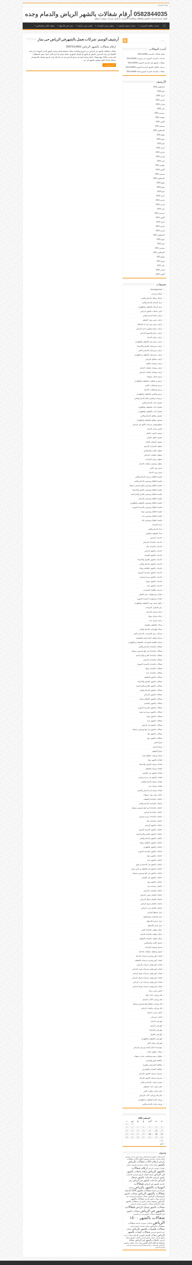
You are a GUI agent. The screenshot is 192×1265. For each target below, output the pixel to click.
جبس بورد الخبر (156, 468)
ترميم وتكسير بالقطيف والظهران (149, 394)
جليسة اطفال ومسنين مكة (152, 520)
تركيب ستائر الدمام (154, 337)
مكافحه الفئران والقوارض (152, 1069)
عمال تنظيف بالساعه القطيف (150, 938)
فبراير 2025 (160, 156)
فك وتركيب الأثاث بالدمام (152, 999)
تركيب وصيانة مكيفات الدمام (151, 368)
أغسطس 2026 (159, 87)
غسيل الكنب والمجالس (153, 943)
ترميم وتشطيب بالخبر (153, 385)
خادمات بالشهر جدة (154, 586)
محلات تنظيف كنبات (154, 1052)
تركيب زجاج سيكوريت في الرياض (149, 329)
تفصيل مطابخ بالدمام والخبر (151, 416)
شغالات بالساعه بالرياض (152, 660)
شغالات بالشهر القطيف (153, 677)
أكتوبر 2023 (160, 217)
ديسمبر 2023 (159, 213)
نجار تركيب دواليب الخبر (153, 1091)
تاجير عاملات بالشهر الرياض (151, 311)
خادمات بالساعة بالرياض (152, 542)
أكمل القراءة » (109, 65)
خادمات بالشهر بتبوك (154, 581)
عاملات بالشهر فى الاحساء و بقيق (149, 864)
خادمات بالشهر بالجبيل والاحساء (149, 559)
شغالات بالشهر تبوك (154, 716)
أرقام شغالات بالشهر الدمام (156, 1157)
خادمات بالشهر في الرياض (145, 1180)
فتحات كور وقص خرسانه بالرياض (149, 965)
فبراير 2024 (160, 204)
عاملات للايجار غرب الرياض (151, 908)
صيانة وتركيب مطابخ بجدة (152, 755)
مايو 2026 (161, 91)
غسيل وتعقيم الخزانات (153, 947)
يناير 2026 (161, 109)
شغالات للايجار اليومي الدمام (145, 1235)
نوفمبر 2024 (160, 165)
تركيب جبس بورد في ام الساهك (149, 324)
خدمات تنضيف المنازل (126, 26)
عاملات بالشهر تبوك (154, 856)
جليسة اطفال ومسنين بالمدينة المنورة (147, 507)
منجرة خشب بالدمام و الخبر (151, 1082)
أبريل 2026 (160, 95)
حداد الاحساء (157, 525)
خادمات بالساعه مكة (154, 546)
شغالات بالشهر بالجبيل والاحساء (150, 681)
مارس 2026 (160, 100)
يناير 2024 (161, 209)
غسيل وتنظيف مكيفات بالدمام (150, 952)
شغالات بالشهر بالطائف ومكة (151, 699)
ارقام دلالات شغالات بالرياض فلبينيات (144, 1165)
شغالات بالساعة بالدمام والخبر (150, 647)
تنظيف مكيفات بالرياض (153, 455)
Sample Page (163, 5)
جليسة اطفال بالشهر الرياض (143, 1175)
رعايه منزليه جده (155, 620)
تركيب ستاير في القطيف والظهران (148, 342)
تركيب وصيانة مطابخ (154, 363)
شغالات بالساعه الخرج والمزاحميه (149, 655)
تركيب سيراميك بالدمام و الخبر (150, 350)
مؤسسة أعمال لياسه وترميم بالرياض (148, 1047)
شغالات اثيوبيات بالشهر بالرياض (149, 1185)
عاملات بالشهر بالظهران (152, 847)
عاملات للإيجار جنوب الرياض (151, 895)
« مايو (162, 1144)
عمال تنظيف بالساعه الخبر (151, 930)
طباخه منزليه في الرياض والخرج (149, 790)
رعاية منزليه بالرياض (154, 612)
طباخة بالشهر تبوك (154, 760)
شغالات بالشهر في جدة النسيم (144, 1214)
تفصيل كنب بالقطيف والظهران (150, 411)
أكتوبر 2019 (160, 274)
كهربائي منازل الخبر (154, 1043)
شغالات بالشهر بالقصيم (153, 703)
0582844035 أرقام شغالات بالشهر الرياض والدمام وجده (96, 14)
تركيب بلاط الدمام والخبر (152, 315)
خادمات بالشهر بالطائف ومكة (150, 568)
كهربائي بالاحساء (155, 1030)
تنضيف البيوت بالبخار (154, 433)
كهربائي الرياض (156, 1026)
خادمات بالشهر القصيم (153, 555)
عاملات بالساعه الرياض (153, 812)
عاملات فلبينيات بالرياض (153, 891)
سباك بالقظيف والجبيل (153, 625)
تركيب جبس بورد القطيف (152, 320)
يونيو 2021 (161, 261)
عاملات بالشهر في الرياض (147, 1240)
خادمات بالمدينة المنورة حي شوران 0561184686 (146, 58)
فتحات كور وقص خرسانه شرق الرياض (147, 973)
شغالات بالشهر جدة (154, 721)
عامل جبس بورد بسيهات (152, 795)
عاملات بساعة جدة (154, 886)
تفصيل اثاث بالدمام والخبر (152, 403)
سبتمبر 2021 (160, 248)
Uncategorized (156, 289)
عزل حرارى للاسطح (154, 921)
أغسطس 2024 (159, 178)
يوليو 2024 (161, 183)
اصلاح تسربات (156, 294)
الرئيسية (164, 25)
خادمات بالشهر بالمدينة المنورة (150, 573)
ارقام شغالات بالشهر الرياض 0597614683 (91, 46)
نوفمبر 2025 (160, 117)
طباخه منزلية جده (155, 786)
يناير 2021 (161, 265)
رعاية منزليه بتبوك (155, 616)
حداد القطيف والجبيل (154, 533)
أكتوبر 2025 (160, 122)
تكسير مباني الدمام (154, 429)
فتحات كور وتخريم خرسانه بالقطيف (148, 960)
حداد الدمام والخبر (155, 529)
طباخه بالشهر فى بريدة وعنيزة (150, 777)
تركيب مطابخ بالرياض (153, 359)
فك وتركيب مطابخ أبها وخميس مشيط (147, 1004)
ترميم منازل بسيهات (154, 376)
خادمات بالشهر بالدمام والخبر (150, 564)
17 (162, 1134)
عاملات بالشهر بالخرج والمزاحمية (149, 834)
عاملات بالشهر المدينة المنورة (150, 830)
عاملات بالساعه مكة (154, 821)
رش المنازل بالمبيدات (153, 607)
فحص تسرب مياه (155, 991)
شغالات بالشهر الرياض (151, 1193)
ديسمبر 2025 (159, 113)
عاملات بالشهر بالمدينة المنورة (150, 851)
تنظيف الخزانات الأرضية (153, 446)
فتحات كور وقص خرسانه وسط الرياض (147, 986)
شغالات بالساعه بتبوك (153, 668)
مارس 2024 (160, 200)
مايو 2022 (161, 244)
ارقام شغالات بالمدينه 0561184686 (151, 54)
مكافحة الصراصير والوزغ (152, 1065)
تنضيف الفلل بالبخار (154, 437)
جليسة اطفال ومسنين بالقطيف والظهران (146, 503)
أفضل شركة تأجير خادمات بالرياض (136, 1157)
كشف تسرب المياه (85, 26)
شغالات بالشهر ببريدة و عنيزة (150, 712)
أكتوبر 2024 (160, 169)
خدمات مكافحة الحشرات (149, 26)
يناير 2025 (161, 161)
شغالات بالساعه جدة (154, 673)
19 (150, 1134)
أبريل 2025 (160, 148)
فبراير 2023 (160, 230)
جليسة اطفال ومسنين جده (152, 516)
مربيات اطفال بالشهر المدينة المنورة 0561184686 (145, 67)
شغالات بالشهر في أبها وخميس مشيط (147, 729)
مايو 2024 (161, 191)
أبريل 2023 (160, 222)
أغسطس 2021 (159, 252)
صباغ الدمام (157, 747)
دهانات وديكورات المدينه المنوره (149, 599)
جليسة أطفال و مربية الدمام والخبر (148, 477)
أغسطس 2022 (159, 235)
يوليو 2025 (161, 135)
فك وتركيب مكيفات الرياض (151, 1008)
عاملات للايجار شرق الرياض (151, 904)
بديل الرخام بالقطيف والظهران (150, 307)
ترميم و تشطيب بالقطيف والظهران (148, 381)
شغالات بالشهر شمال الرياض (150, 1207)
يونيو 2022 (161, 239)
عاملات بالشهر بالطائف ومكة (151, 843)
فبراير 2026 (160, 104)
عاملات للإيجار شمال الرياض (151, 899)
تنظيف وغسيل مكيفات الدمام (150, 464)
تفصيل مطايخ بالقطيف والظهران (149, 420)
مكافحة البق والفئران (154, 1060)
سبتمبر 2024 (160, 174)
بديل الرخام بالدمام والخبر (152, 302)
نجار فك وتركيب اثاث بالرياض (150, 1095)
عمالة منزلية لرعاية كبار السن (147, 1241)
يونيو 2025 (161, 139)
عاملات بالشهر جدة (154, 860)
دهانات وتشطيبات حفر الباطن (150, 594)
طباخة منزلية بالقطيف (153, 769)
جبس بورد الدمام (155, 472)
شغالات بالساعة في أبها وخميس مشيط (147, 651)
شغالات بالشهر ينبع (154, 738)
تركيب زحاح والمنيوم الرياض (151, 333)
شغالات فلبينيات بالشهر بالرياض (148, 1228)
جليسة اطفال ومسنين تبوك (151, 512)
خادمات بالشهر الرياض (153, 551)
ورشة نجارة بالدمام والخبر (152, 1104)
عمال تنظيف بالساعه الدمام (151, 934)
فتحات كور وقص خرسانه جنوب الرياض (147, 969)
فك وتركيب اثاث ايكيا (154, 995)
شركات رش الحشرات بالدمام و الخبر (147, 633)
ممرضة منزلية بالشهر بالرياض (150, 1073)
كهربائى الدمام (156, 1021)
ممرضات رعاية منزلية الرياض (148, 1245)
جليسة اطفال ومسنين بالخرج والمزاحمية (146, 494)
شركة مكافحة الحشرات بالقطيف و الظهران (145, 642)
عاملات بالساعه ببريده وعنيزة (150, 816)
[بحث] (125, 40)
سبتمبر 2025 (160, 126)
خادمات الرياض (156, 538)
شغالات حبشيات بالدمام (143, 1223)
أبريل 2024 (160, 196)
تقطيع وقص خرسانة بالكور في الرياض (147, 424)
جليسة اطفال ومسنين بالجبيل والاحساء (147, 490)
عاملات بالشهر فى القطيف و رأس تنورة (146, 869)
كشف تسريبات (156, 1017)
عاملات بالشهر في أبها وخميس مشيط (147, 873)
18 (156, 1134)
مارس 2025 (160, 152)
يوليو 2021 (161, 257)
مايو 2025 (161, 143)
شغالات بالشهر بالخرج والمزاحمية (149, 686)
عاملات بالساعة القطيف (152, 799)
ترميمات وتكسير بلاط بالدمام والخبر (148, 398)
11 (156, 1131)
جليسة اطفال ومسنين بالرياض (150, 498)
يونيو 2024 (161, 187)
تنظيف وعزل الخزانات (105, 26)
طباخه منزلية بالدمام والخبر (151, 782)
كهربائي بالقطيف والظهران (151, 1039)
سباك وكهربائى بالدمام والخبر (150, 629)
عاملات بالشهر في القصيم (152, 877)
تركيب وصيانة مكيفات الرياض (150, 372)
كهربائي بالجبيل (156, 1034)
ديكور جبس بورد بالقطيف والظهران (148, 603)
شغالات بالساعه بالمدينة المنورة (149, 664)
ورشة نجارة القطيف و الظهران (150, 1100)
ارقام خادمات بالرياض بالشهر (154, 1159)
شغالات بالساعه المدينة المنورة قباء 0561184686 (146, 71)
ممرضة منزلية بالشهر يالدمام (151, 1078)
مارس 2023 (160, 226)
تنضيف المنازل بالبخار (154, 442)
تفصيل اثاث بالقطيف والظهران (150, 407)
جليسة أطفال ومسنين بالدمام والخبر (148, 481)
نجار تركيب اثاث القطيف (152, 1087)
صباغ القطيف (157, 751)
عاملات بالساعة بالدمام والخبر (150, 803)
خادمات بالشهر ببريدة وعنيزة (151, 577)
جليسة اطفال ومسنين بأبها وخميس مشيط (145, 485)
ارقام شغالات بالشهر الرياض (148, 1169)
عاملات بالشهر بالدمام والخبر (151, 838)
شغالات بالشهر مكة (154, 734)
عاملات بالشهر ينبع (155, 882)
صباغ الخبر (158, 742)
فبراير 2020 (160, 270)
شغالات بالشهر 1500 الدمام (138, 1190)
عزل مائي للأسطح (66, 26)
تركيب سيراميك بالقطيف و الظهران (148, 355)
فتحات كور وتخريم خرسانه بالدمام (149, 956)
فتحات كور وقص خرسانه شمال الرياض (147, 978)
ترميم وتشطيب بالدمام (153, 390)
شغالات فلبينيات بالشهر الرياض (140, 1226)
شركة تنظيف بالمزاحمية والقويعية (149, 638)
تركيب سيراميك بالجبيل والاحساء (149, 346)
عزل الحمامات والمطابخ (153, 917)
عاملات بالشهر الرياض (153, 825)
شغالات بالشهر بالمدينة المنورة (150, 708)
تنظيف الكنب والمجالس (45, 26)
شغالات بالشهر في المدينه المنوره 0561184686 (146, 63)
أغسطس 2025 (159, 130)
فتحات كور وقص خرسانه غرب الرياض (147, 982)
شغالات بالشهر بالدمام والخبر (151, 690)
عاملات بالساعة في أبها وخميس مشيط (147, 808)
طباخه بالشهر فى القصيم (152, 773)
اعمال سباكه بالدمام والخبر (151, 298)
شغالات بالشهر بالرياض (153, 694)
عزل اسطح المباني (154, 912)
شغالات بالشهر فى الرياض (152, 725)
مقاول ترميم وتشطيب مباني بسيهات (148, 1056)
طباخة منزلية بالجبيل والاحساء (150, 764)
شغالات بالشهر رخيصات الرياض (142, 1204)
